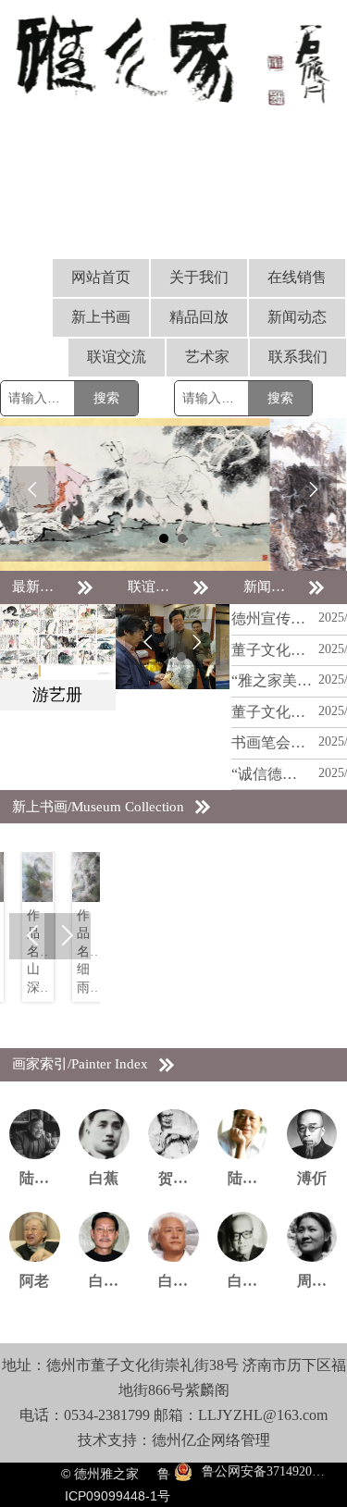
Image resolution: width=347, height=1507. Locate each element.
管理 (255, 1440)
